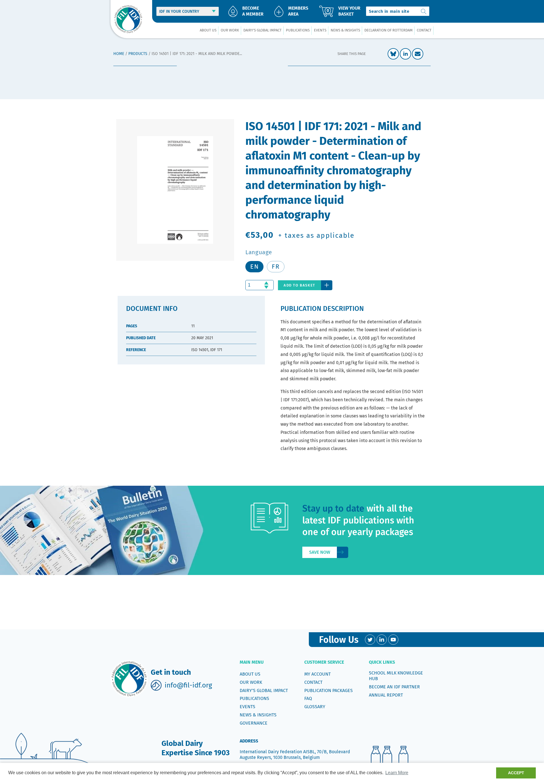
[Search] (424, 11)
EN (254, 266)
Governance (253, 723)
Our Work (251, 682)
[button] (207, 30)
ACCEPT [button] (516, 773)
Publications (254, 698)
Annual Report (386, 695)
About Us (250, 674)
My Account (317, 674)
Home (118, 53)
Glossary (314, 706)
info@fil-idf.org (188, 685)
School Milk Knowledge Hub (396, 675)
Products (137, 53)
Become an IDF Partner (394, 686)
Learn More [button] (396, 772)
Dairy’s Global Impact (264, 690)
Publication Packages (328, 690)
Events (247, 706)
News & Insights (258, 715)
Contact (313, 682)
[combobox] (398, 11)
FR (276, 266)
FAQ (308, 698)
